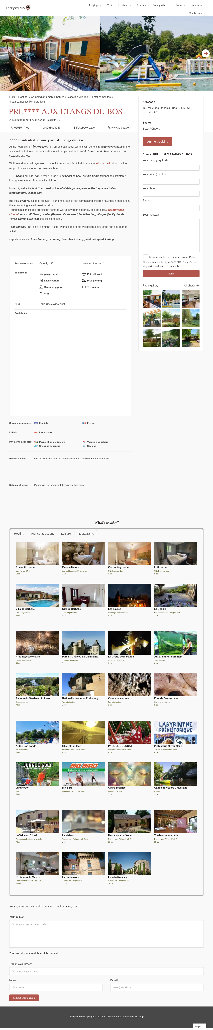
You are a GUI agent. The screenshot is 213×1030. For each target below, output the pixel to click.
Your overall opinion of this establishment (33, 953)
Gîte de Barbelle (71, 608)
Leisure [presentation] (66, 533)
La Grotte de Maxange (121, 656)
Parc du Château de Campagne (80, 656)
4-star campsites (101, 97)
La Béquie (160, 608)
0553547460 (21, 127)
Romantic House (25, 567)
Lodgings (93, 5)
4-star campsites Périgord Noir (27, 101)
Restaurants (143, 5)
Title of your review (20, 963)
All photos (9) (192, 285)
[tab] (19, 533)
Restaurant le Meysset (29, 877)
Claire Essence (116, 787)
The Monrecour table (166, 835)
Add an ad (197, 5)
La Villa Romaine (118, 877)
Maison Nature (70, 567)
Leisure (124, 5)
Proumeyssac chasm (28, 656)
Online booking (157, 141)
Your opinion (16, 916)
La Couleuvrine (71, 877)
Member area (195, 13)
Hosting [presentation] (19, 533)
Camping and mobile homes (47, 97)
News (179, 5)
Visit (109, 5)
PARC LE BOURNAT (120, 746)
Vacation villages (78, 97)
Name (12, 980)
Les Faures (114, 608)
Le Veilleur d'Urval (26, 835)
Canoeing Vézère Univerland (170, 787)
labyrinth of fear (71, 746)
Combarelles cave (118, 698)
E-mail (114, 980)
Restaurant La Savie (119, 835)
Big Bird (67, 787)
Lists (12, 97)
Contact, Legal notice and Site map (125, 1016)
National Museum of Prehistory (80, 698)
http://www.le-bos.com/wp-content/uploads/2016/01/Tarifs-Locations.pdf (71, 458)
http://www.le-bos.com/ (72, 485)
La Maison (68, 835)
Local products (160, 5)
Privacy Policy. (188, 257)
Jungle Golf (22, 787)
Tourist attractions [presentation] (42, 533)
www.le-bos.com (121, 127)
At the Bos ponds (26, 746)
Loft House (160, 567)
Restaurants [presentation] (86, 533)
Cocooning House (118, 567)
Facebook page (85, 127)
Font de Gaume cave (166, 698)
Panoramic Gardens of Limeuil (33, 698)
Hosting (22, 97)
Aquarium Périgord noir (168, 656)
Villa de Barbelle (25, 608)
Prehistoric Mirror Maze (168, 746)
